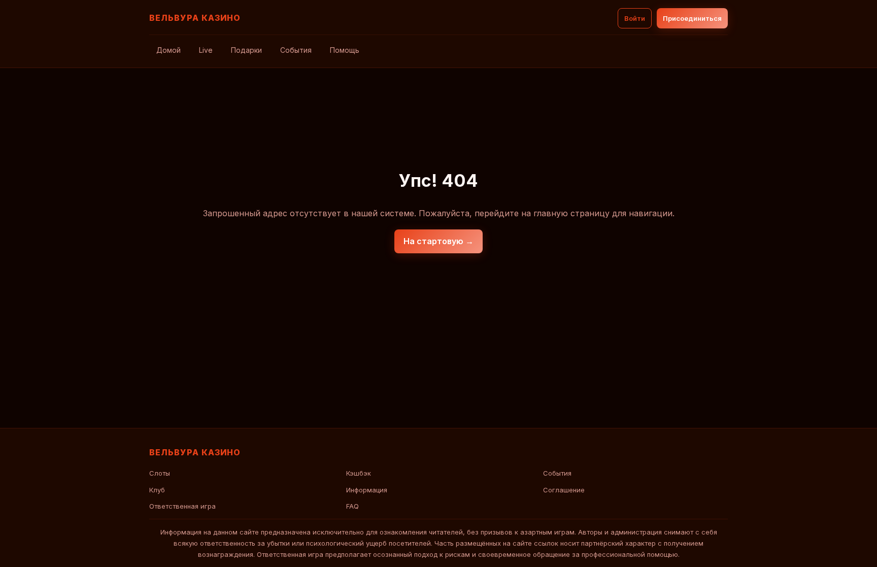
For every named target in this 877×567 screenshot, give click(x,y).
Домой (168, 50)
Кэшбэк (358, 473)
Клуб (157, 490)
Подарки (246, 50)
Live (206, 50)
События (296, 50)
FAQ (352, 506)
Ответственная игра (182, 506)
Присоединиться (692, 18)
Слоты (159, 473)
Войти (634, 18)
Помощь (344, 50)
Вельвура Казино (195, 18)
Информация (366, 490)
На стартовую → (438, 241)
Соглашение (564, 490)
